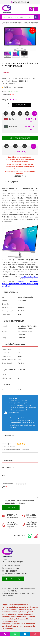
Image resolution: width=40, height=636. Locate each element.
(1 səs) (9, 87)
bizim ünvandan (28, 279)
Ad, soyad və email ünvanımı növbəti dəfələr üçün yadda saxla (19, 502)
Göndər (11, 508)
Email (4, 475)
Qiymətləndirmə (8, 484)
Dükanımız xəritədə (12, 566)
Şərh (4, 487)
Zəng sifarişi (14, 579)
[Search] (36, 17)
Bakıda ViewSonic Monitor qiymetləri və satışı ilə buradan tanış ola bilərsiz (20, 283)
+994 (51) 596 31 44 (21, 2)
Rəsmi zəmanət (27, 276)
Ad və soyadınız (8, 467)
